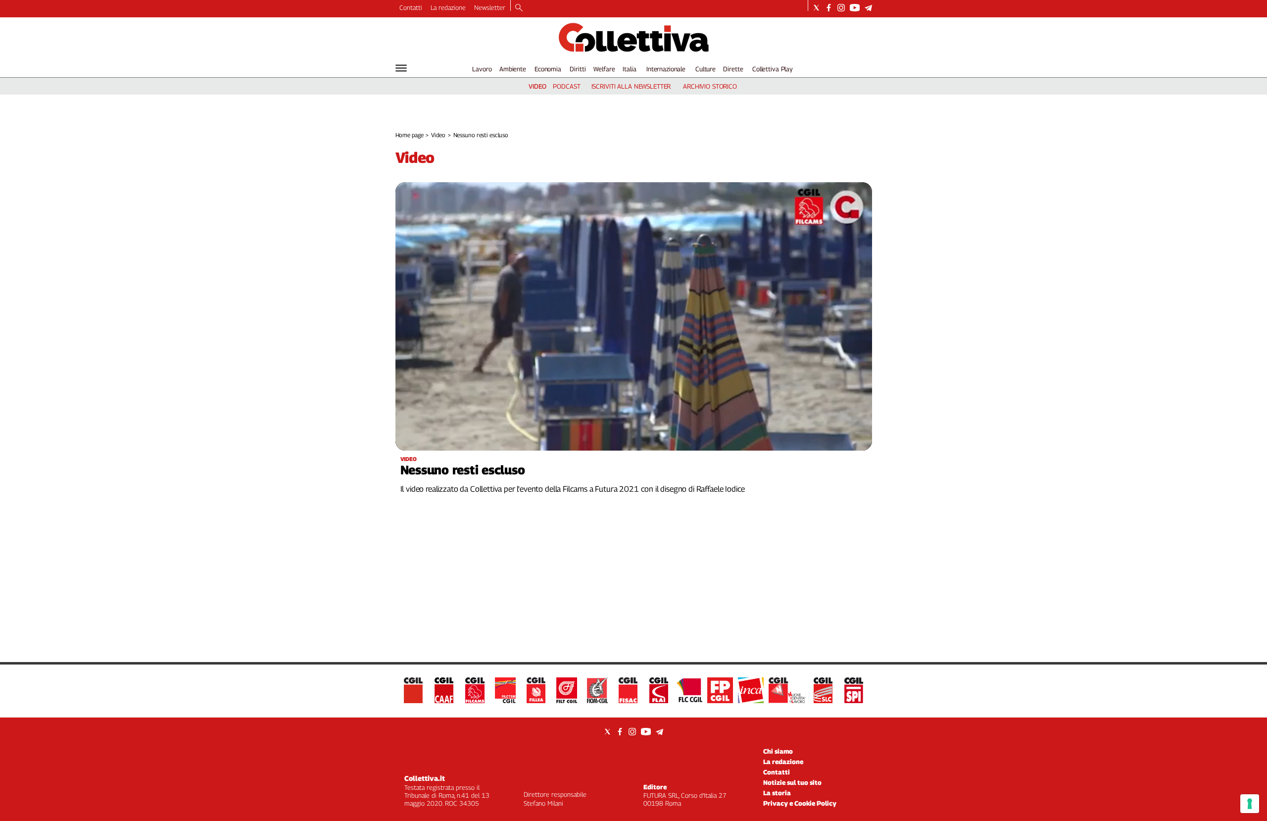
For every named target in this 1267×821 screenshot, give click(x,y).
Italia (629, 69)
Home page (409, 135)
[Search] (519, 8)
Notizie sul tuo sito (792, 782)
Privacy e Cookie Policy (799, 803)
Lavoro (481, 69)
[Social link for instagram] (841, 7)
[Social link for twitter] (816, 7)
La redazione (448, 7)
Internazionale (665, 69)
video (537, 86)
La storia (777, 793)
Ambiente (512, 69)
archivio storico (710, 86)
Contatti (410, 7)
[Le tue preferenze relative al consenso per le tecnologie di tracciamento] (1249, 803)
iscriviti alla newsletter (631, 86)
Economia (548, 69)
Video (438, 135)
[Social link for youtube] (855, 7)
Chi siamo (778, 751)
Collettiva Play (772, 69)
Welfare (604, 69)
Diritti (577, 69)
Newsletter (489, 7)
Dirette (733, 69)
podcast (566, 86)
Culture (705, 69)
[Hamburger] (401, 68)
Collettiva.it (424, 778)
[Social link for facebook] (828, 7)
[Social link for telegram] (868, 7)
